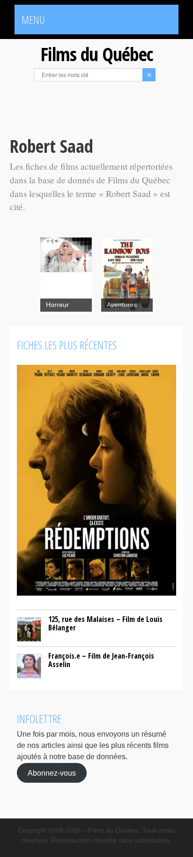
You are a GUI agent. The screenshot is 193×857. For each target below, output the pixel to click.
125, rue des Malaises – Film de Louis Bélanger (105, 623)
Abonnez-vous (52, 773)
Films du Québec (96, 54)
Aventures (122, 304)
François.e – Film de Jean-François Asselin (101, 660)
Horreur (57, 304)
